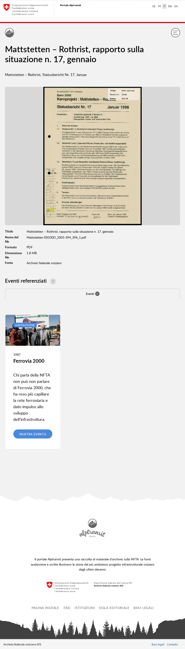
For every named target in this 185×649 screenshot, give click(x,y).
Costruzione (25, 325)
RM (170, 6)
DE (153, 6)
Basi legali (144, 608)
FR (159, 6)
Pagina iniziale (45, 608)
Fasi (67, 608)
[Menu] (175, 32)
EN (176, 6)
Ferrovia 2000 (28, 360)
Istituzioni (85, 608)
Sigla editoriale (114, 608)
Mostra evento (32, 434)
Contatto (172, 644)
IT (164, 6)
